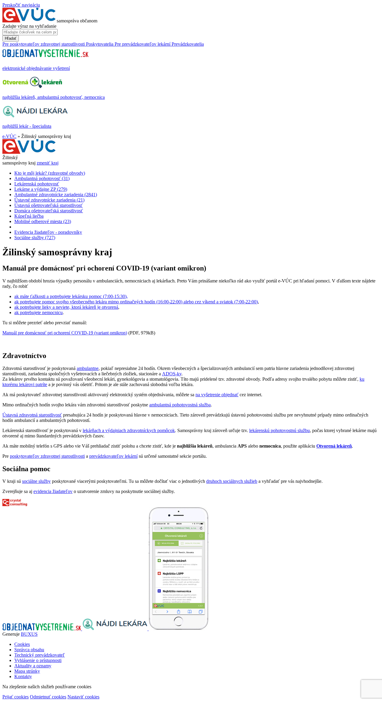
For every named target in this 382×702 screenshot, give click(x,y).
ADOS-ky (171, 373)
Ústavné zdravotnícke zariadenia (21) (49, 199)
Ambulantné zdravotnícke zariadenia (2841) (55, 194)
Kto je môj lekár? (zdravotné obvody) (49, 173)
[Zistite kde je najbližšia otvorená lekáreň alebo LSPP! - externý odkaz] (178, 628)
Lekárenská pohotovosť (36, 183)
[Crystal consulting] (14, 504)
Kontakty (23, 676)
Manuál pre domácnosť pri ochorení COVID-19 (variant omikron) (64, 332)
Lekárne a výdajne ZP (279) (40, 189)
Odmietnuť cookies (48, 696)
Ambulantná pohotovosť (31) (42, 178)
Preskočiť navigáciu (21, 4)
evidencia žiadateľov (53, 491)
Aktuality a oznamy (32, 665)
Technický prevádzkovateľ (39, 655)
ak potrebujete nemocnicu (38, 312)
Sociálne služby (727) (34, 237)
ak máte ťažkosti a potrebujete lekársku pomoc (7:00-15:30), (71, 296)
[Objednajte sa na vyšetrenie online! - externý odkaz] (42, 628)
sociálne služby (36, 481)
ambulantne (87, 368)
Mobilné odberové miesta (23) (42, 221)
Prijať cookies (15, 696)
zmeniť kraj (47, 162)
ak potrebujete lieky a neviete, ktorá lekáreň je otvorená (66, 307)
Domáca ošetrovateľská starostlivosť (48, 210)
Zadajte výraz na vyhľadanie (29, 26)
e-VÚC (9, 136)
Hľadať (10, 38)
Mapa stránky (27, 671)
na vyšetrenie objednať (216, 394)
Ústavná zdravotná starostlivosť (32, 414)
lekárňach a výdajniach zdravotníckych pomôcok (129, 430)
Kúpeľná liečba (29, 216)
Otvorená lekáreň (334, 445)
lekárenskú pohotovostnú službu (279, 430)
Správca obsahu (29, 649)
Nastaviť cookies (83, 696)
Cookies (22, 644)
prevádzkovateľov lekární (113, 456)
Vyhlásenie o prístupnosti (37, 660)
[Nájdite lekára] (115, 628)
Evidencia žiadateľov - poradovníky (48, 232)
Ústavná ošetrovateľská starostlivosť (48, 205)
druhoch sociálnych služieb (231, 481)
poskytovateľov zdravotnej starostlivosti (47, 456)
